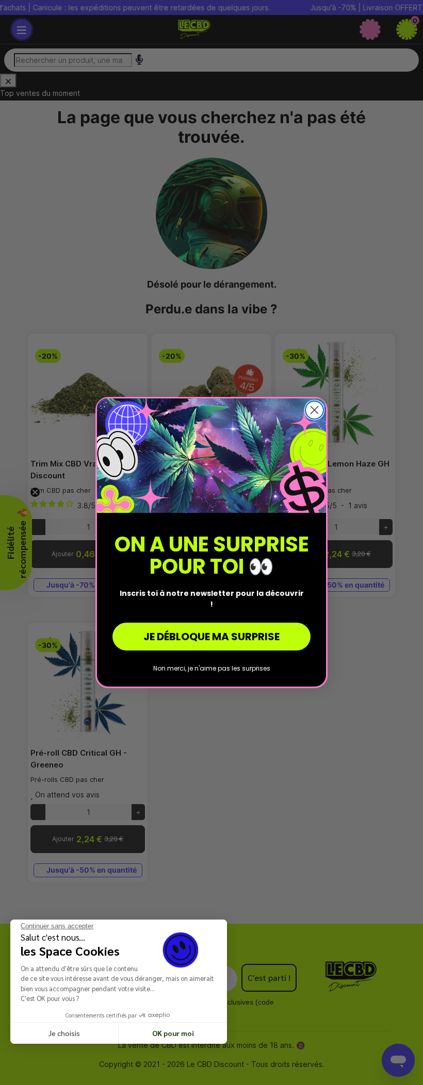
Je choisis (64, 1033)
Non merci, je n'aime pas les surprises (211, 668)
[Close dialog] (314, 410)
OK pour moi (173, 1033)
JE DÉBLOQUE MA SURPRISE (211, 636)
